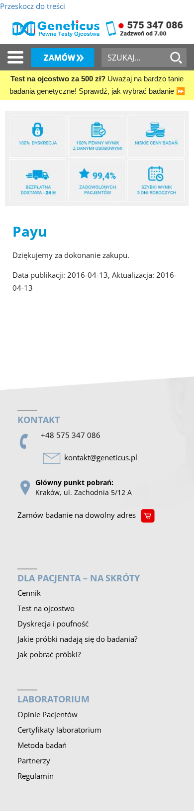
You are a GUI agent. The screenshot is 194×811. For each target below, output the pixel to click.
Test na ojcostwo (46, 608)
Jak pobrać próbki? (49, 654)
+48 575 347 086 (70, 435)
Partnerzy (33, 760)
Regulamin (35, 776)
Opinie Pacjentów (47, 714)
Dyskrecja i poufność (53, 623)
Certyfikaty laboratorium (59, 730)
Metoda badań (42, 745)
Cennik (29, 593)
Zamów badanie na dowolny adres (76, 515)
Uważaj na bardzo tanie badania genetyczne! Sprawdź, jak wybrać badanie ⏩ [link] (97, 85)
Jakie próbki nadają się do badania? (77, 639)
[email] (102, 457)
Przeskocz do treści (32, 6)
